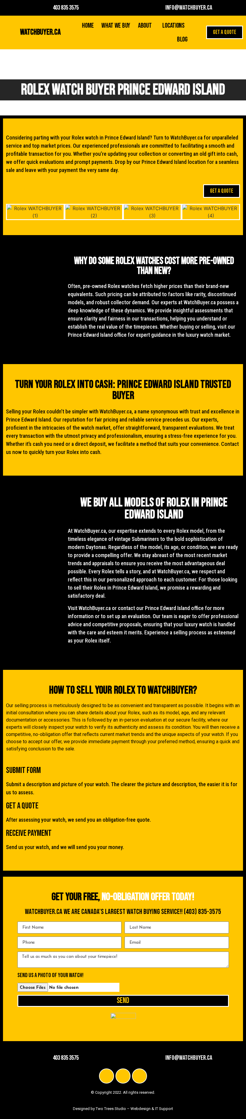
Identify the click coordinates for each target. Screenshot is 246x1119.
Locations (173, 25)
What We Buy (115, 25)
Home (88, 25)
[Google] (139, 1076)
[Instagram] (123, 1076)
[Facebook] (106, 1076)
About (145, 25)
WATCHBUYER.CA (40, 32)
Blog (182, 39)
